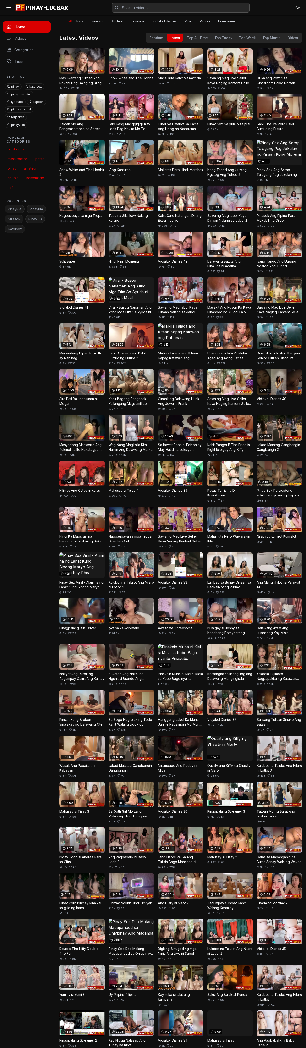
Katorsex (15, 229)
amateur (30, 168)
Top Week (247, 38)
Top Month (271, 38)
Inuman (97, 21)
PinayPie (15, 209)
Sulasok (14, 219)
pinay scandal (21, 94)
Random (156, 38)
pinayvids (18, 125)
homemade (35, 178)
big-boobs (16, 149)
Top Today (223, 38)
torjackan (17, 117)
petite (39, 159)
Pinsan (205, 21)
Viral (188, 21)
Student (117, 21)
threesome (226, 21)
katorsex (35, 86)
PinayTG (35, 219)
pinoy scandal (21, 109)
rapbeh (38, 102)
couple (13, 178)
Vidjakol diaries (164, 21)
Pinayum (36, 209)
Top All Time (197, 38)
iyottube (17, 102)
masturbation (18, 159)
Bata (79, 21)
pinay (15, 86)
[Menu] (8, 7)
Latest (175, 38)
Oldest (292, 38)
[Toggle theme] (298, 7)
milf (10, 187)
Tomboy (137, 21)
